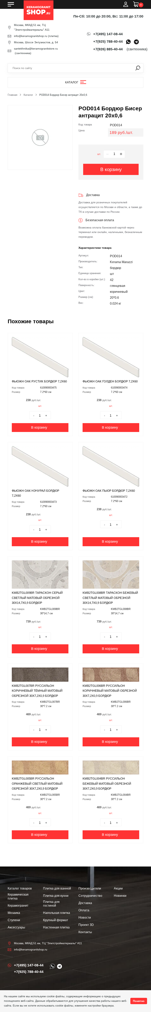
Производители (89, 888)
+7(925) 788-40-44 (108, 41)
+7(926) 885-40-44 (108, 49)
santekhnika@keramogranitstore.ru (36, 48)
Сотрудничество (90, 895)
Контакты (85, 932)
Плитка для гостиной (51, 903)
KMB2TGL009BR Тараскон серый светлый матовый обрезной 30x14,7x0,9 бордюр (37, 597)
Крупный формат (55, 920)
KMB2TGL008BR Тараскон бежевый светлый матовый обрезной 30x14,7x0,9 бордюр (110, 597)
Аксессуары (16, 927)
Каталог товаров (20, 888)
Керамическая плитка (18, 896)
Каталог (71, 82)
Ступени (14, 920)
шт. (99, 154)
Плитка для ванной (57, 888)
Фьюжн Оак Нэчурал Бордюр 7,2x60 (35, 493)
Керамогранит (18, 905)
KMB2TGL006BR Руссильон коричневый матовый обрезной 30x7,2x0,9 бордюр (110, 690)
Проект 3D (86, 924)
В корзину (111, 169)
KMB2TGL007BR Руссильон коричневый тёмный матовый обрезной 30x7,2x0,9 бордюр (37, 690)
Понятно (139, 1001)
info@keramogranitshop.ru (30, 36)
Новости (84, 917)
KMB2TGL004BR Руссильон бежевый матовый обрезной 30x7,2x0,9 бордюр (107, 783)
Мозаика (14, 912)
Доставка (85, 903)
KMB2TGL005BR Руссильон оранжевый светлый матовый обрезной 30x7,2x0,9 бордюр (37, 783)
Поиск (137, 68)
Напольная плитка (56, 912)
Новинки (120, 895)
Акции (118, 888)
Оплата (83, 910)
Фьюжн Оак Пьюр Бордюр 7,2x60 (109, 490)
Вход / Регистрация (125, 4)
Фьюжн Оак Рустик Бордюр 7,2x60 (39, 381)
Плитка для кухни (55, 895)
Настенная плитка (56, 927)
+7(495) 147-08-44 (108, 34)
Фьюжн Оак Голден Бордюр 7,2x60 (110, 381)
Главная (12, 94)
